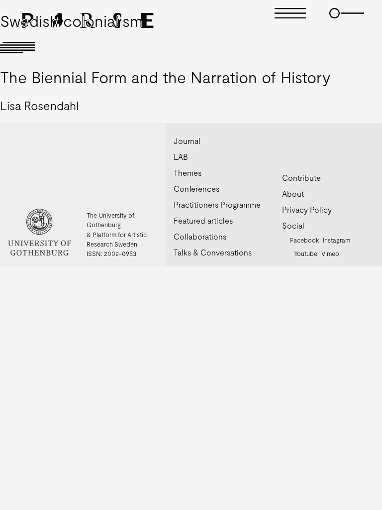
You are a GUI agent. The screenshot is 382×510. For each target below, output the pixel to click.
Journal (187, 140)
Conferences (196, 188)
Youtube (305, 253)
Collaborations (200, 236)
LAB (181, 156)
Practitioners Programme (217, 204)
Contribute (301, 177)
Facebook (304, 240)
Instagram (336, 240)
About (293, 193)
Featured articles (203, 220)
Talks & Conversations (213, 252)
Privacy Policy (307, 209)
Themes (187, 172)
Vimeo (330, 253)
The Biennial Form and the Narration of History (165, 76)
